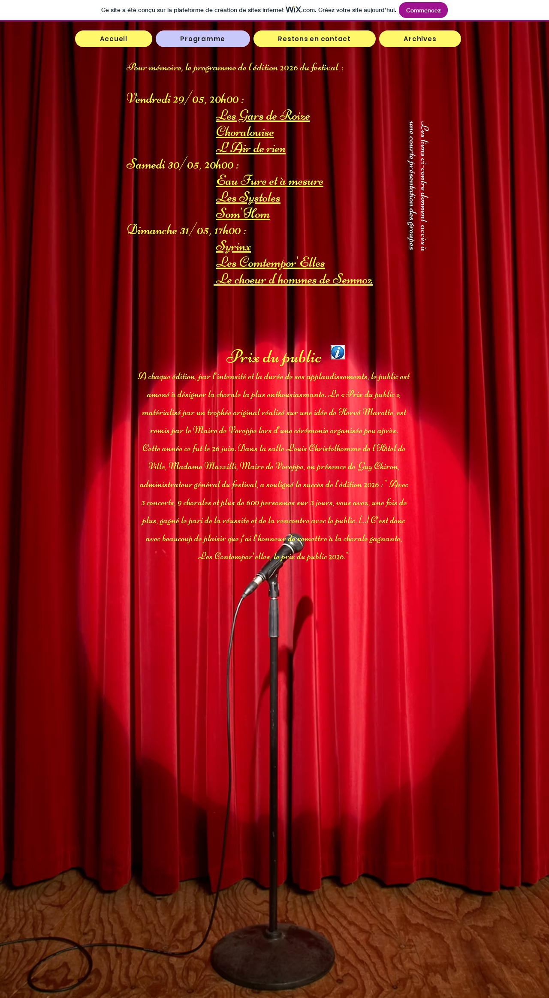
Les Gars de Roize (263, 115)
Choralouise (245, 131)
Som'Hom (243, 213)
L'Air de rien (251, 147)
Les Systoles (248, 196)
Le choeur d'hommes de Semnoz (293, 278)
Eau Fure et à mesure (269, 180)
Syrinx (233, 245)
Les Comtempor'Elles (270, 262)
